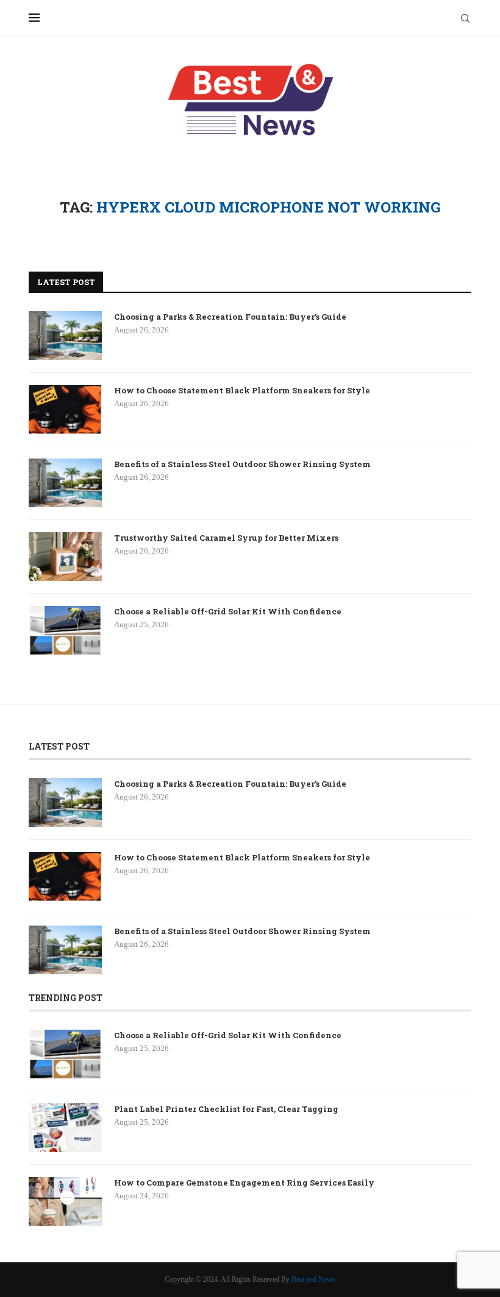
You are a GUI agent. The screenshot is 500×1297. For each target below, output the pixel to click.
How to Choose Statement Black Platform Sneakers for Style (242, 390)
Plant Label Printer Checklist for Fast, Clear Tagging (226, 1108)
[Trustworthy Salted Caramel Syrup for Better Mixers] (65, 556)
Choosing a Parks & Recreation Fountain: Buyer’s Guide (230, 316)
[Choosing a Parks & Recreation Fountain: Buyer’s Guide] (65, 335)
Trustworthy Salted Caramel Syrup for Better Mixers (226, 537)
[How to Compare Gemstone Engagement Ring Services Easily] (65, 1201)
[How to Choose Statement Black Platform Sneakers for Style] (65, 409)
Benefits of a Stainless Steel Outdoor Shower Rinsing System (242, 464)
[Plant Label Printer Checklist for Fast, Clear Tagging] (65, 1127)
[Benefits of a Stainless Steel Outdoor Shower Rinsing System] (65, 483)
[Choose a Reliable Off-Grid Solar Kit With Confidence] (65, 630)
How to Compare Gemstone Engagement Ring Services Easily (244, 1182)
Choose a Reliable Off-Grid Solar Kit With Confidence (227, 611)
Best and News (313, 1279)
